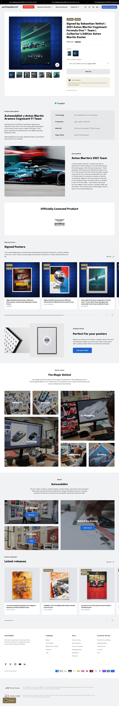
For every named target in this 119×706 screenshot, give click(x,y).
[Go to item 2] (19, 75)
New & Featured (61, 7)
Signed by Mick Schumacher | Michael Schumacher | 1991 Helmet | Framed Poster (59, 301)
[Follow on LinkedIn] (24, 664)
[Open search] (85, 7)
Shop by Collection (44, 7)
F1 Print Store (28, 7)
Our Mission (49, 643)
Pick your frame (82, 350)
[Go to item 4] (34, 75)
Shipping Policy (77, 650)
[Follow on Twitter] (10, 664)
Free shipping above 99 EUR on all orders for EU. (51, 2)
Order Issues (101, 646)
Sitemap (75, 656)
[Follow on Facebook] (5, 664)
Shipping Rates (102, 643)
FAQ (98, 653)
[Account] (89, 7)
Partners (48, 650)
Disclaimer (75, 653)
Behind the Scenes (52, 646)
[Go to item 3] (27, 75)
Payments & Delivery (104, 640)
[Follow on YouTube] (20, 664)
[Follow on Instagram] (15, 664)
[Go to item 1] (12, 75)
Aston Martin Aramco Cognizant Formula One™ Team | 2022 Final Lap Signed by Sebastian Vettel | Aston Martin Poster (96, 302)
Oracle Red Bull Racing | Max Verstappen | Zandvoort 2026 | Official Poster (21, 606)
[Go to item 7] (57, 75)
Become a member (109, 7)
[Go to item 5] (42, 75)
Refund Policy (76, 643)
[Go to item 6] (49, 75)
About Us (74, 7)
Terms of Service (77, 646)
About (48, 640)
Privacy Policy (76, 640)
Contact (100, 650)
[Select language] (98, 7)
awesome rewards (73, 84)
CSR (47, 653)
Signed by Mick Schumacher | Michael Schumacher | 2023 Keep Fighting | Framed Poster (21, 302)
